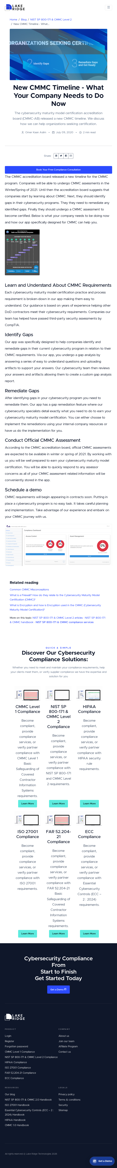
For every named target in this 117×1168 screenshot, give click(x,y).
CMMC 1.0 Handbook (17, 1125)
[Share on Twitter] (61, 156)
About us (63, 1036)
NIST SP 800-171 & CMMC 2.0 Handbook (28, 1100)
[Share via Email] (70, 156)
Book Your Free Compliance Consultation (58, 170)
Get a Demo (57, 990)
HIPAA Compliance (16, 1062)
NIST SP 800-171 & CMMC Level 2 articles (58, 618)
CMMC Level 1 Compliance (20, 1052)
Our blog (10, 1094)
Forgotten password (16, 1046)
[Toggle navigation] (108, 7)
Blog (24, 19)
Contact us (64, 1052)
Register (9, 1041)
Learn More (27, 804)
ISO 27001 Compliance (18, 1068)
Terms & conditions (69, 1100)
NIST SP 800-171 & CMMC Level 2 (51, 19)
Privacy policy (66, 1094)
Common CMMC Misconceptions (29, 589)
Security (63, 1105)
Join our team (66, 1041)
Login (8, 1036)
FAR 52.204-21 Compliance (20, 1073)
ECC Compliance (14, 1078)
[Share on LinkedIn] (56, 156)
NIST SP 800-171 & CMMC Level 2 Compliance (31, 1057)
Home (13, 19)
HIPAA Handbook (15, 1120)
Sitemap (63, 1110)
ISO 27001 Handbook (17, 1105)
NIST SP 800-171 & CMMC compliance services (65, 622)
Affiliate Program (68, 1046)
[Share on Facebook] (65, 156)
